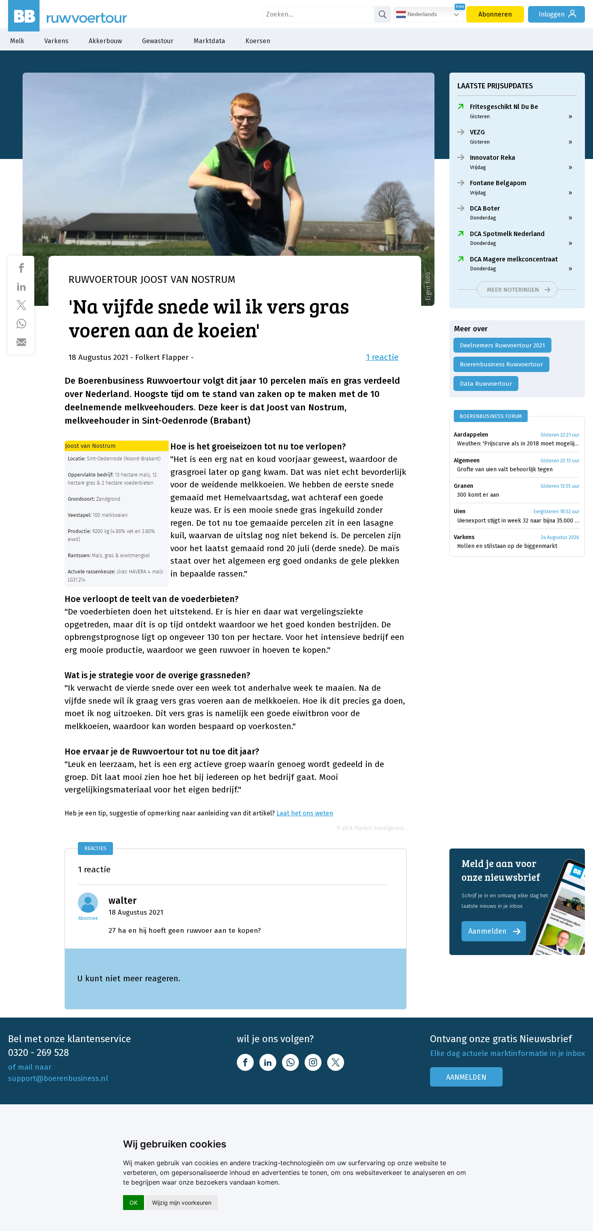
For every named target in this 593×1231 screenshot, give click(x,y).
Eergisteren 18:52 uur (556, 511)
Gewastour (157, 41)
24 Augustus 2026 (560, 537)
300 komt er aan (478, 494)
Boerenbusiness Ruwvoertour (501, 364)
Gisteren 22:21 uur (560, 435)
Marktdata (209, 41)
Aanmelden (487, 931)
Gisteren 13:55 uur (560, 486)
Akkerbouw (105, 41)
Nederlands (421, 14)
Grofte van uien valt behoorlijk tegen (505, 469)
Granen (463, 486)
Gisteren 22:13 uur (560, 461)
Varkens (56, 41)
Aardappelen (471, 434)
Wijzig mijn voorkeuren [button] (181, 1202)
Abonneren (495, 14)
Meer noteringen (513, 289)
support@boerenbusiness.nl (58, 1078)
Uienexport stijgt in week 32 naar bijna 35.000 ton (518, 520)
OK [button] (133, 1202)
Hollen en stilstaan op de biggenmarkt (507, 546)
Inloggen (552, 14)
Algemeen (467, 460)
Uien (460, 511)
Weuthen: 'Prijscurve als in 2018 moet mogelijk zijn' (518, 443)
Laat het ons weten (304, 813)
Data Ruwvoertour (486, 383)
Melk (17, 41)
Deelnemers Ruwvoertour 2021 (502, 345)
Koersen (257, 41)
